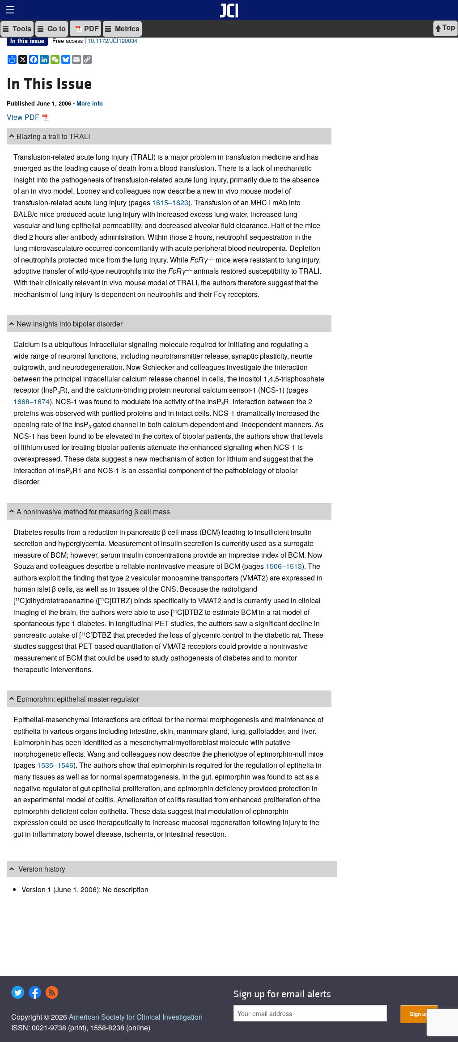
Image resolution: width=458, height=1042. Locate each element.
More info (89, 103)
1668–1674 (31, 401)
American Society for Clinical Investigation (136, 1017)
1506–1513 (284, 566)
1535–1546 (55, 765)
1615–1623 (170, 202)
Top (448, 27)
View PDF (24, 117)
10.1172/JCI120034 (112, 40)
